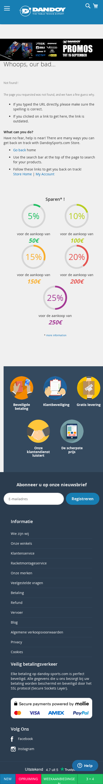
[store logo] (42, 11)
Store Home (22, 174)
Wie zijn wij (20, 533)
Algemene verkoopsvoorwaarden (37, 632)
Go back (20, 150)
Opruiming (28, 779)
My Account (45, 174)
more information (56, 335)
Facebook (25, 738)
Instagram (26, 748)
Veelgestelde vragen (27, 583)
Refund (17, 602)
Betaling (17, 592)
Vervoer (17, 612)
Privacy (16, 642)
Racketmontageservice (29, 563)
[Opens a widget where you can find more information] (85, 766)
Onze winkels (21, 543)
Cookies (17, 652)
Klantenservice (22, 553)
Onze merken (21, 573)
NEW (7, 779)
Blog (14, 622)
